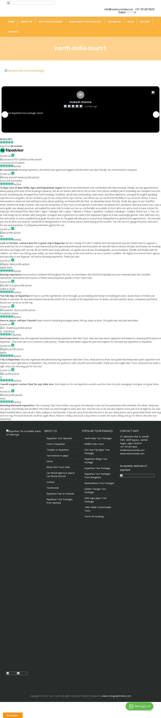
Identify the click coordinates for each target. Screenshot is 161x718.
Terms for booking (93, 516)
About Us (26, 21)
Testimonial (52, 487)
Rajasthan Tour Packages (85, 21)
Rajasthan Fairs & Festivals (60, 493)
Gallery (145, 21)
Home (11, 21)
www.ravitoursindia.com (132, 453)
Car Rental (114, 21)
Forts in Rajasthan (56, 443)
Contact (13, 31)
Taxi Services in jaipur (57, 455)
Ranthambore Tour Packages (99, 483)
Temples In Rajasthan (58, 449)
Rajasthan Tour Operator (59, 438)
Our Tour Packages (50, 21)
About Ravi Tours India (58, 467)
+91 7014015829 (144, 9)
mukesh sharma (80, 102)
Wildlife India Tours (94, 443)
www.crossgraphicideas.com (116, 695)
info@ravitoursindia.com (118, 9)
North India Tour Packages (98, 438)
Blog (131, 21)
